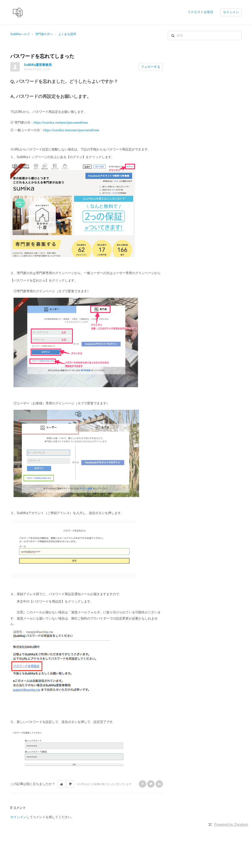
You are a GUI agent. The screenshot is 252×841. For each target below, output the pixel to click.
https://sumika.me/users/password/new (71, 130)
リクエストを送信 (200, 12)
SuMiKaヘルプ (20, 34)
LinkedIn (159, 784)
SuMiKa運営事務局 (38, 65)
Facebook (142, 784)
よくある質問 (67, 34)
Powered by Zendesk (231, 824)
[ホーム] (17, 12)
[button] (61, 784)
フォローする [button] (150, 67)
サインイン (18, 817)
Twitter (151, 784)
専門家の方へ (44, 34)
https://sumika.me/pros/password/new (61, 122)
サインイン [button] (231, 12)
